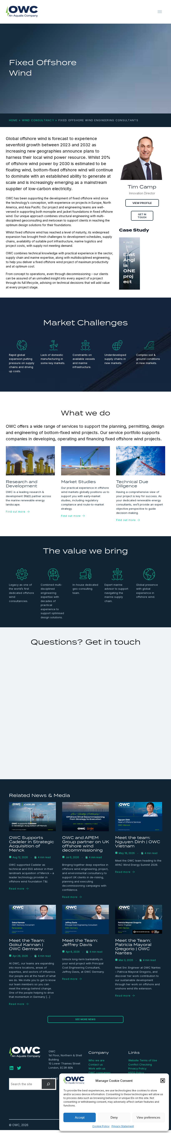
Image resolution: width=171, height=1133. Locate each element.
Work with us (96, 1068)
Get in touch (142, 216)
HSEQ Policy (136, 1072)
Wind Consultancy (38, 120)
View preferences (148, 1117)
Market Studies (78, 481)
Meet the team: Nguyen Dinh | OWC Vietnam (137, 841)
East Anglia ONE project (129, 268)
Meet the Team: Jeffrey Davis (80, 942)
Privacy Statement (123, 1126)
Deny (114, 1117)
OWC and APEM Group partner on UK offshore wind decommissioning (85, 844)
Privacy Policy (137, 1068)
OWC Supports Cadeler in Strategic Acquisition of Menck (31, 844)
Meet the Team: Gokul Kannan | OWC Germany (27, 944)
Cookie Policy (100, 1126)
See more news (85, 1019)
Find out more (15, 511)
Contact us (95, 1064)
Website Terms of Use (142, 1060)
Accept (79, 1117)
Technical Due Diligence (132, 483)
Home (13, 120)
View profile (142, 203)
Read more (16, 888)
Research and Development (21, 483)
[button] (163, 1080)
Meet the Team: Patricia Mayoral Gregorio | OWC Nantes (133, 946)
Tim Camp (142, 186)
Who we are (96, 1060)
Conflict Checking (140, 1064)
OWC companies (99, 1072)
